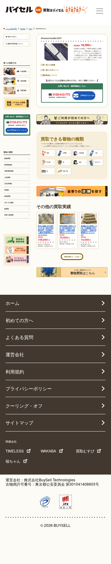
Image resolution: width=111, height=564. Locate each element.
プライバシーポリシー (29, 388)
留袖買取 (7, 196)
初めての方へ (12, 36)
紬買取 (6, 209)
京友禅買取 (8, 183)
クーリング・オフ (24, 405)
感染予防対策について (15, 44)
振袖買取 (7, 158)
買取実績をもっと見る (72, 257)
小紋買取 (7, 177)
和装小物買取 (9, 215)
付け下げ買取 (9, 202)
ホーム (12, 303)
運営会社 (15, 354)
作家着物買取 (9, 171)
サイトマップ (19, 422)
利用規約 (15, 371)
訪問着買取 (8, 165)
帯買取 (6, 190)
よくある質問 (19, 337)
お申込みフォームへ (18, 130)
